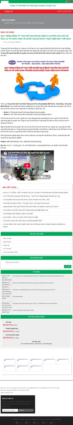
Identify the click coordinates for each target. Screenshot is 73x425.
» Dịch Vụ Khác (7, 238)
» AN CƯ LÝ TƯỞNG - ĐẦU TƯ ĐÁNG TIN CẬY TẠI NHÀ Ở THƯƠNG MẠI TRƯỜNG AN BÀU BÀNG (35, 192)
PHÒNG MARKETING (12, 328)
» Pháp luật (6, 245)
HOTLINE (8, 322)
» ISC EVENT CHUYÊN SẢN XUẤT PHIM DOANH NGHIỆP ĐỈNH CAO (25, 210)
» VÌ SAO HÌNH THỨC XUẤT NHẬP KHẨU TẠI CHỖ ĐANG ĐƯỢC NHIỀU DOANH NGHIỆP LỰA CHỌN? (34, 225)
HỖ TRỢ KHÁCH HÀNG (12, 335)
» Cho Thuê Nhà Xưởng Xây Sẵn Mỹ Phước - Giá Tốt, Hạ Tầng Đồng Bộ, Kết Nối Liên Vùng (31, 196)
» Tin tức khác (7, 248)
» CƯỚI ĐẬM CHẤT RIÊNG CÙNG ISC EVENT (18, 214)
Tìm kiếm (67, 266)
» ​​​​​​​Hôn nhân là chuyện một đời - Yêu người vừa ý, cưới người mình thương (26, 203)
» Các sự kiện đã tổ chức (10, 252)
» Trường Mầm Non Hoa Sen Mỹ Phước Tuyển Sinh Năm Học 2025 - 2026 (26, 199)
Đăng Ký (60, 11)
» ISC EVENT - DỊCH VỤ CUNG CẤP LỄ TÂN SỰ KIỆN (20, 217)
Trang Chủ (9, 11)
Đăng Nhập (67, 11)
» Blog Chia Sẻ (7, 242)
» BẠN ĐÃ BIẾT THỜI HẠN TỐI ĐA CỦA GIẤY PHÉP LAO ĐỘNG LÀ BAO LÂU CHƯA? (30, 206)
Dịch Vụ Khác (38, 23)
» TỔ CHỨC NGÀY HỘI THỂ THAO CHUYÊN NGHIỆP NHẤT (22, 221)
